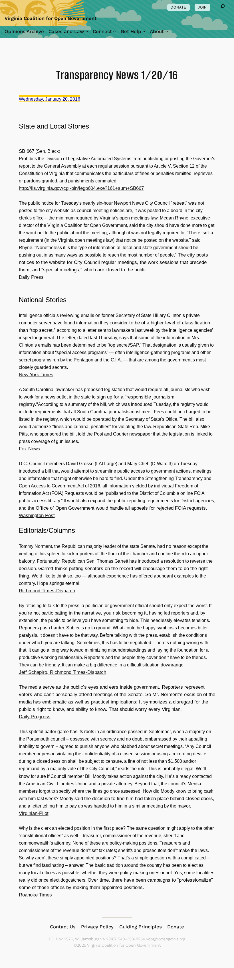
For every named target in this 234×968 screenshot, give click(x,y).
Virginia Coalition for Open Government (50, 18)
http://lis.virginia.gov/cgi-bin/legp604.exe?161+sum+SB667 (81, 188)
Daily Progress (35, 716)
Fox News (29, 449)
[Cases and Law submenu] (86, 31)
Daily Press (31, 277)
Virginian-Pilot (34, 813)
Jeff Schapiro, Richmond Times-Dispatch (62, 672)
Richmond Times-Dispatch (47, 590)
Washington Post (37, 515)
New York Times (36, 374)
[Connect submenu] (114, 31)
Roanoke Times (35, 895)
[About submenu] (166, 31)
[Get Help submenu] (143, 31)
